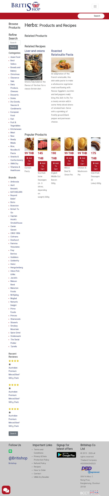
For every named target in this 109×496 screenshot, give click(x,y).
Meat (13, 133)
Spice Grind (15, 333)
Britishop (12, 463)
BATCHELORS (16, 192)
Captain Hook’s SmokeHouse (16, 219)
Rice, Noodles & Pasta (15, 149)
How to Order (40, 470)
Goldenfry (15, 261)
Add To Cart (29, 161)
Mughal (14, 298)
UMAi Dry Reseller (41, 477)
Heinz (13, 264)
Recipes (37, 467)
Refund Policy (40, 463)
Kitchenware (16, 129)
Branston (15, 206)
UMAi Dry (14, 164)
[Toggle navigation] (95, 6)
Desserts (14, 95)
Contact (37, 474)
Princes (14, 316)
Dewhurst (15, 240)
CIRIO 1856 (15, 233)
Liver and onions (35, 51)
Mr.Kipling (15, 295)
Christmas (15, 74)
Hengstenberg (17, 267)
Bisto (13, 202)
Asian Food (15, 57)
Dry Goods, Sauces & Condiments (16, 105)
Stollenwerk (16, 336)
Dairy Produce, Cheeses (14, 88)
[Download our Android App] (66, 455)
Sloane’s (14, 322)
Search (97, 16)
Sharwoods (15, 319)
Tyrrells (14, 346)
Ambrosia (15, 182)
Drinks (13, 98)
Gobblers (14, 257)
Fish (12, 119)
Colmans (14, 237)
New (12, 136)
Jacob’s (14, 278)
